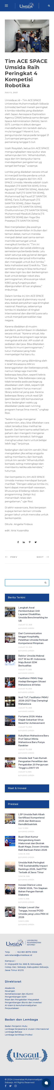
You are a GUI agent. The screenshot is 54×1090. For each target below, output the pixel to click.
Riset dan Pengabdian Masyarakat (22, 999)
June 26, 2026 (24, 876)
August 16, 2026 (25, 689)
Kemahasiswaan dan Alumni (19, 994)
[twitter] (10, 1086)
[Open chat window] (46, 1083)
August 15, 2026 (25, 727)
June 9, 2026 (23, 921)
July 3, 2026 (23, 828)
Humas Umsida (27, 628)
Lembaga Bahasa (13, 1032)
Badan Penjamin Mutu (16, 1026)
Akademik (10, 988)
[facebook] (5, 1086)
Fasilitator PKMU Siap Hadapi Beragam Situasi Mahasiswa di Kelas (32, 681)
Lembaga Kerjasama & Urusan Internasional (27, 1029)
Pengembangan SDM (15, 997)
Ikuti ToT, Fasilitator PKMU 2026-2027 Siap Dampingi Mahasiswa (33, 700)
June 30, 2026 (24, 854)
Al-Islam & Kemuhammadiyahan (21, 1005)
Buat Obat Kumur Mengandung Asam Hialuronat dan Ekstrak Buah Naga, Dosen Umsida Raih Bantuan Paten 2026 (33, 843)
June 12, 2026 (23, 899)
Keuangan (10, 991)
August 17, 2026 (25, 670)
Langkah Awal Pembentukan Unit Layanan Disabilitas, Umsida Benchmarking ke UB (33, 614)
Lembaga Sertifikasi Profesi (18, 1035)
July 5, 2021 (11, 92)
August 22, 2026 (25, 625)
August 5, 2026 (24, 772)
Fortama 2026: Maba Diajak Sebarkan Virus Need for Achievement (31, 719)
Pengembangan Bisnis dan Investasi (23, 1002)
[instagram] (15, 1086)
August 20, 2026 (25, 647)
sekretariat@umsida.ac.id (18, 955)
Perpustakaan (12, 1008)
